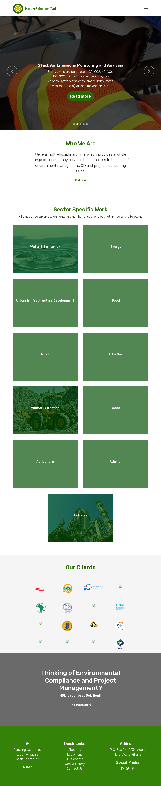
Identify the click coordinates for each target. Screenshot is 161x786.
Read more (80, 96)
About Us (74, 750)
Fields (79, 180)
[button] (12, 71)
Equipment (74, 754)
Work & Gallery (75, 764)
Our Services (74, 759)
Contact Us (74, 768)
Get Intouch (79, 705)
